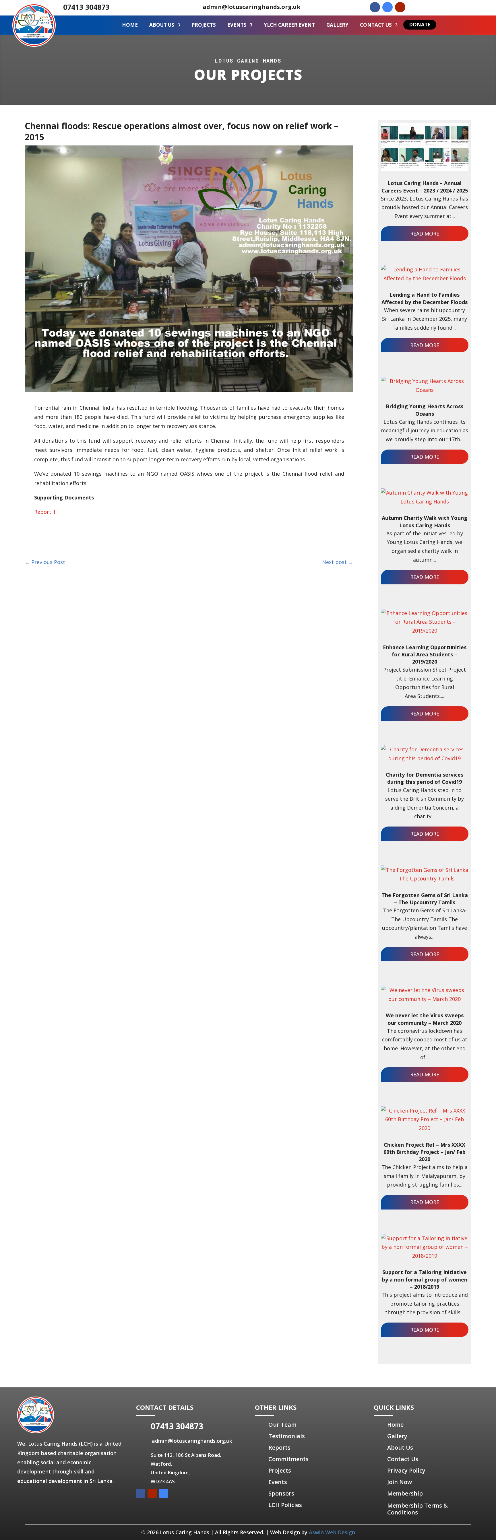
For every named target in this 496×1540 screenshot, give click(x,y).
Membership (405, 1493)
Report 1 (45, 511)
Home (130, 25)
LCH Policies (285, 1505)
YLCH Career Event (289, 25)
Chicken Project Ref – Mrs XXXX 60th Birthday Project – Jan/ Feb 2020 (424, 1151)
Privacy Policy (406, 1470)
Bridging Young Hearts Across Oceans (424, 410)
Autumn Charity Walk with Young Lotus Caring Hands (424, 521)
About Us (161, 25)
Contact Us (376, 25)
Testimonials (286, 1436)
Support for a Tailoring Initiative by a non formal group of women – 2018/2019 (424, 1279)
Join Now (399, 1482)
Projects (203, 25)
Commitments (288, 1459)
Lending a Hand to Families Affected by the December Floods (424, 298)
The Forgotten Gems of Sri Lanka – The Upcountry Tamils (424, 899)
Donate (420, 25)
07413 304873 (86, 7)
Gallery (337, 25)
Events (237, 25)
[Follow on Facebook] (375, 7)
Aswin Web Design (332, 1532)
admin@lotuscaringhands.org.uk (252, 7)
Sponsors (281, 1493)
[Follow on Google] (387, 7)
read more (424, 233)
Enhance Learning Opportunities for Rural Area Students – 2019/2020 (424, 654)
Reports (279, 1447)
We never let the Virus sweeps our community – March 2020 (425, 1019)
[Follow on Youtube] (400, 7)
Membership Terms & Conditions (417, 1509)
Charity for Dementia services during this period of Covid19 (424, 778)
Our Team (282, 1424)
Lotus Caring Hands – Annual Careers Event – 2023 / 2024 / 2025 (424, 187)
